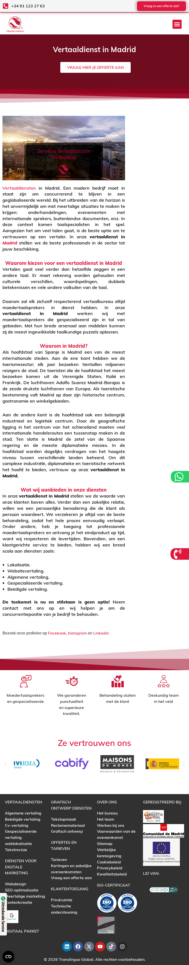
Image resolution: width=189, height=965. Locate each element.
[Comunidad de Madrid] (163, 830)
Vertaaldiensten (19, 188)
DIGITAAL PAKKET (22, 931)
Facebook (57, 633)
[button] (177, 24)
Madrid (9, 243)
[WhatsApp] (180, 477)
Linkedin (101, 633)
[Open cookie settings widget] (8, 957)
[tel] (178, 554)
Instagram (77, 633)
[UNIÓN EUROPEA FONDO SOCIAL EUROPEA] (161, 851)
